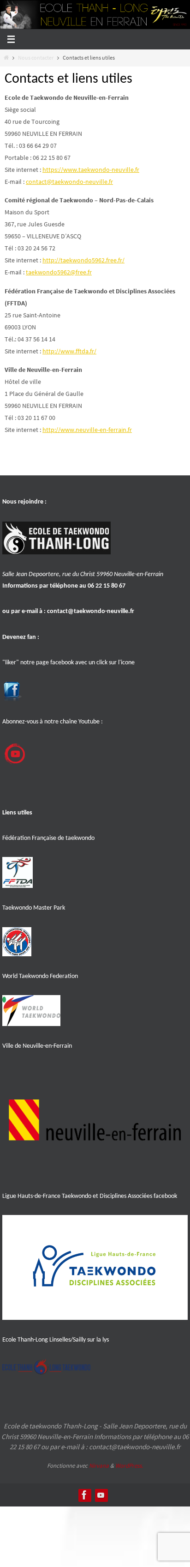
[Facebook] (84, 1495)
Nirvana (99, 1466)
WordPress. (129, 1466)
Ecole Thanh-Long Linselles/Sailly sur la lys (55, 1339)
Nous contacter (35, 58)
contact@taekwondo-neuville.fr (90, 611)
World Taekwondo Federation (40, 976)
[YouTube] (101, 1495)
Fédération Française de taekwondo (48, 838)
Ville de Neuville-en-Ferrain (37, 1046)
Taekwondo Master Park (33, 908)
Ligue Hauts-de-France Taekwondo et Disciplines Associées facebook (89, 1196)
